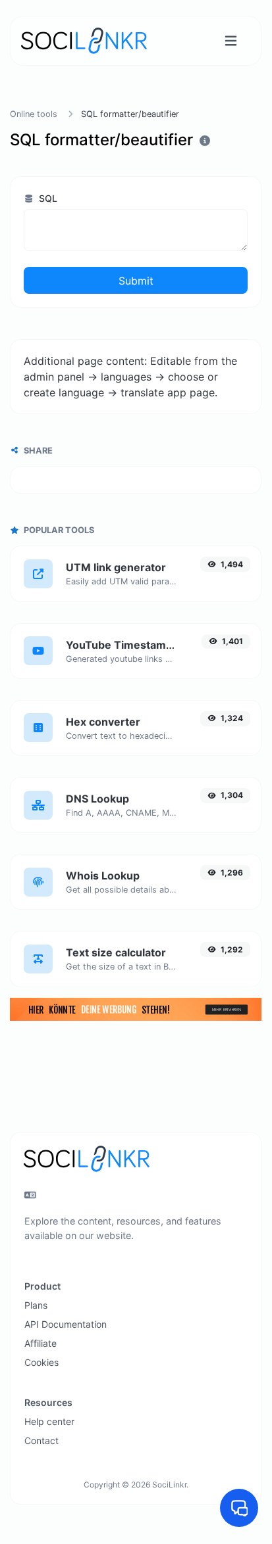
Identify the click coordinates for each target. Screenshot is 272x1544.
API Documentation (65, 1324)
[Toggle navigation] (230, 41)
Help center (49, 1421)
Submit (136, 280)
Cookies (41, 1362)
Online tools (33, 114)
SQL (46, 198)
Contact (41, 1440)
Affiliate (40, 1343)
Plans (35, 1305)
